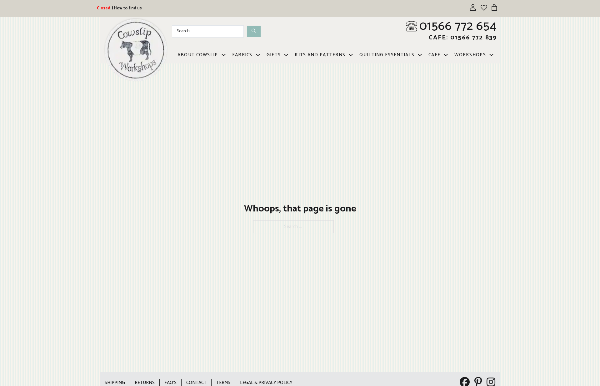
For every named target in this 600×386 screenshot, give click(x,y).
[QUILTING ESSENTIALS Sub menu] (420, 55)
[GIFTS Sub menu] (286, 55)
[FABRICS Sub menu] (258, 55)
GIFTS (274, 55)
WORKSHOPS (470, 55)
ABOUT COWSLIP (198, 55)
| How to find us (127, 8)
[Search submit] (254, 31)
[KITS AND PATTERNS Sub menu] (350, 55)
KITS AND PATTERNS (320, 55)
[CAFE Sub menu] (445, 55)
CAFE (434, 55)
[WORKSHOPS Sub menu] (491, 55)
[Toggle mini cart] (494, 7)
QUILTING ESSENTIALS (386, 55)
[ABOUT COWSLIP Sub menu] (223, 55)
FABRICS (242, 55)
